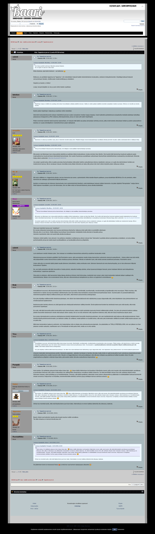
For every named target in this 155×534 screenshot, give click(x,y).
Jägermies (17, 411)
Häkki (34, 503)
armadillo (16, 130)
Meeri (15, 199)
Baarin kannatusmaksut (137, 25)
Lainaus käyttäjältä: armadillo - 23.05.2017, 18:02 (47, 204)
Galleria (14, 152)
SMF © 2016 (77, 526)
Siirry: (129, 484)
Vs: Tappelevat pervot (44, 56)
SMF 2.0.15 (70, 526)
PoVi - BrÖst (34, 508)
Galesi (15, 384)
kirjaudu (30, 21)
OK (115, 529)
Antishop (77, 506)
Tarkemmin (120, 529)
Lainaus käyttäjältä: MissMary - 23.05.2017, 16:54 (47, 62)
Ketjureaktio (34, 506)
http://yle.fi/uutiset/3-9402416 (57, 158)
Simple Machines (85, 526)
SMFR (120, 506)
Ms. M (15, 172)
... (17, 48)
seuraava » (141, 46)
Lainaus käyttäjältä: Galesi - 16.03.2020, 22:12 (46, 442)
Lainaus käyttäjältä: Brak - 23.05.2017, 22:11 (46, 339)
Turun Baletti (120, 508)
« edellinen (134, 46)
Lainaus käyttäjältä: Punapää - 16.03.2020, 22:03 (47, 390)
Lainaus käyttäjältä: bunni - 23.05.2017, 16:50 (46, 136)
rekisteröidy (37, 21)
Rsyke (120, 503)
